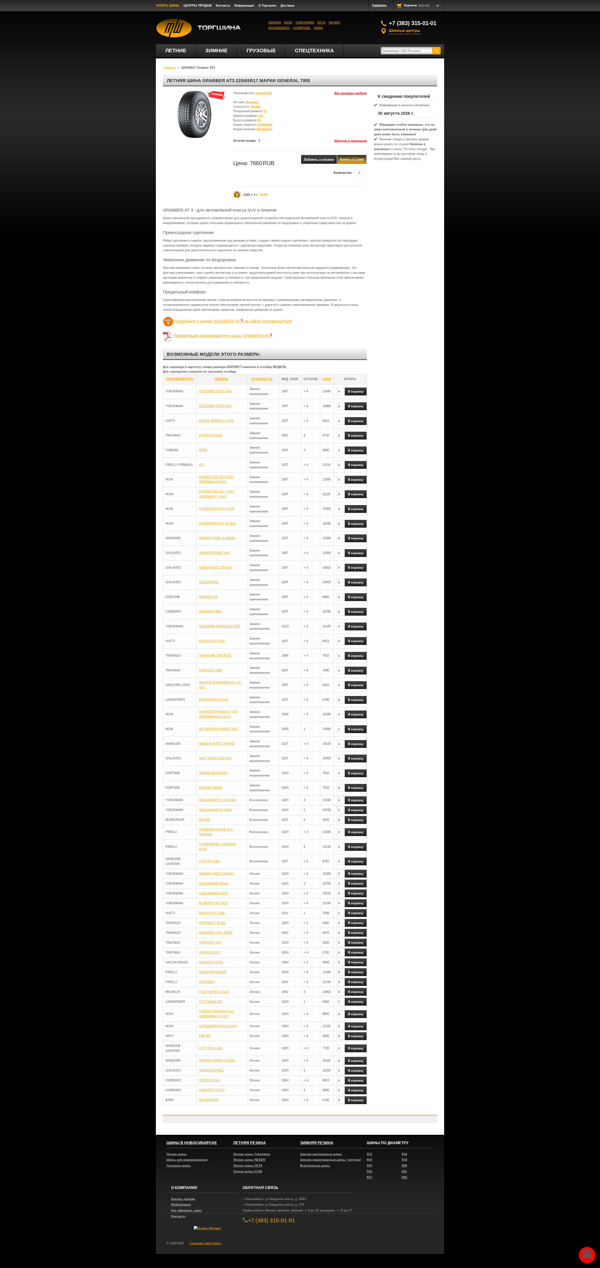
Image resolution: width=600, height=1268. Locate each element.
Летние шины (176, 1154)
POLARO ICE (208, 597)
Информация (244, 5)
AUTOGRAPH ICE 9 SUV (216, 509)
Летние (175, 50)
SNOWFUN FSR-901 (213, 773)
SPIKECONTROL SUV (214, 553)
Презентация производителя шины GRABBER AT (222, 335)
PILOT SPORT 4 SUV (214, 992)
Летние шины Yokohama (251, 1154)
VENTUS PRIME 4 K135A (217, 1060)
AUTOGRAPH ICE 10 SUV (217, 523)
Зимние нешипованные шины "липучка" (331, 1160)
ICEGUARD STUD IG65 (215, 391)
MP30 (203, 450)
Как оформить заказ (186, 1210)
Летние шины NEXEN (249, 1160)
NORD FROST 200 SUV (215, 567)
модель (221, 379)
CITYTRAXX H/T (210, 1001)
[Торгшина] (198, 28)
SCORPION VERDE (213, 972)
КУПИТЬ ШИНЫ (167, 5)
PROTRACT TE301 (212, 923)
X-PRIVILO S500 (210, 435)
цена (326, 379)
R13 (369, 1154)
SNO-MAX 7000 (210, 611)
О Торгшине (267, 5)
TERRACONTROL (211, 1070)
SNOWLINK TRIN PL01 (215, 655)
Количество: (343, 172)
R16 (369, 1171)
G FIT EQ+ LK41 (210, 1048)
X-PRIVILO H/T (209, 952)
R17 (369, 1177)
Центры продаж (183, 1199)
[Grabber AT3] (194, 114)
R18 (404, 1154)
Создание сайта (205, 1243)
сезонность (261, 379)
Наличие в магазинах (350, 141)
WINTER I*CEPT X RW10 (216, 744)
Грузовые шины (178, 1165)
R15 (369, 1165)
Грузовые (261, 50)
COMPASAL (302, 28)
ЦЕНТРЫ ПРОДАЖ (198, 5)
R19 (404, 1160)
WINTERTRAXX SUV (214, 699)
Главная (170, 67)
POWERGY (207, 982)
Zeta (321, 22)
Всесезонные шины (315, 1165)
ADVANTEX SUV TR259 (215, 933)
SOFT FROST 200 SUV (215, 758)
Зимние (216, 50)
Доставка (287, 5)
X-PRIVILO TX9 (210, 942)
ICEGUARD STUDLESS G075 (219, 626)
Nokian (274, 22)
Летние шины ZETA (247, 1165)
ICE (201, 464)
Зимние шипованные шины (321, 1154)
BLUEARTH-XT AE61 (213, 903)
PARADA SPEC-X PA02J (216, 873)
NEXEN (334, 22)
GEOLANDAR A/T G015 (215, 810)
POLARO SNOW (210, 787)
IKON (288, 22)
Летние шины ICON (247, 1171)
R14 (369, 1160)
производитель (180, 379)
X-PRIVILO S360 (210, 670)
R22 (404, 1177)
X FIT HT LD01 (209, 861)
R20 (404, 1165)
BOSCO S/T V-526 (212, 641)
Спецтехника (314, 50)
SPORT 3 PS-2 (209, 1080)
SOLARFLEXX (209, 1100)
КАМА (318, 28)
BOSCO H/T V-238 (212, 913)
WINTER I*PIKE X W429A (217, 538)
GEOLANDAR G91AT (213, 893)
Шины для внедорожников (186, 1160)
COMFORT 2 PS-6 (212, 1090)
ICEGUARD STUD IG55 (215, 406)
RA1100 (204, 819)
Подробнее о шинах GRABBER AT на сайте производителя (232, 321)
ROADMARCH (279, 28)
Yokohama (304, 22)
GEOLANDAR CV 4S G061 (217, 800)
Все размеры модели (350, 93)
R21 (404, 1171)
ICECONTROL (209, 582)
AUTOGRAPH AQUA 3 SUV (218, 1026)
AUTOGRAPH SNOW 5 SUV (218, 729)
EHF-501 (205, 1036)
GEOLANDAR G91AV (214, 883)
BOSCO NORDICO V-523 (216, 421)
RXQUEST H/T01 (211, 962)
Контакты (223, 5)
